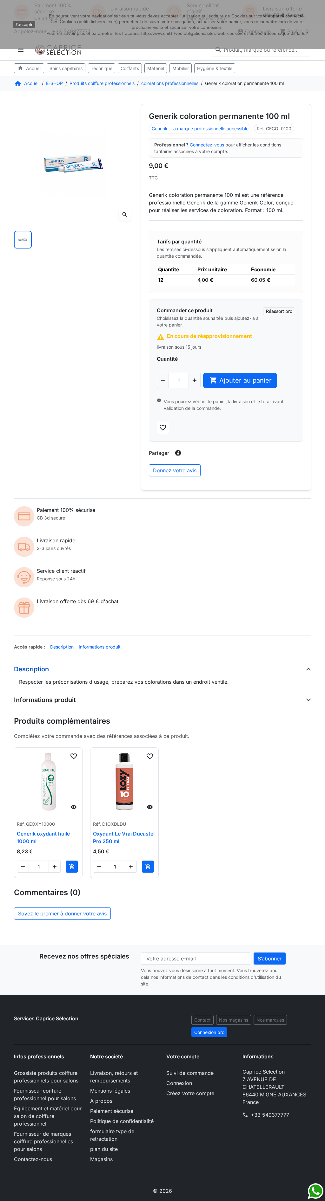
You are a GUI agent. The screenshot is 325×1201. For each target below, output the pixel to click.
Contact (202, 1020)
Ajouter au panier (240, 380)
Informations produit (100, 646)
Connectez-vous (207, 144)
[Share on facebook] (178, 453)
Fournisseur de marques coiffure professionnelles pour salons (43, 1141)
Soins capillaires (66, 68)
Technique (101, 68)
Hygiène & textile (214, 68)
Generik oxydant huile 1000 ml (43, 837)
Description (62, 646)
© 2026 (162, 1191)
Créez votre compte (190, 1093)
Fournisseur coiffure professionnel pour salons (45, 1094)
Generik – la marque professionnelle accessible (200, 128)
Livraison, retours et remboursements (114, 1077)
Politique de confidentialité (122, 1121)
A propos (101, 1101)
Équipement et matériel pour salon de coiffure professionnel (48, 1116)
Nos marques (270, 1020)
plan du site (104, 1149)
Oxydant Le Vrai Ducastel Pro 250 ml (124, 837)
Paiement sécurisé (111, 1111)
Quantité (167, 359)
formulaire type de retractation (112, 1135)
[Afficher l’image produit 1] (23, 240)
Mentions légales (110, 1091)
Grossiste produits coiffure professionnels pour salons (46, 1077)
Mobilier (180, 68)
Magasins (101, 1159)
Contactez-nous (33, 1159)
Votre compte (182, 1056)
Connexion (179, 1083)
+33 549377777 (270, 1115)
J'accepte (24, 24)
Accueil (29, 68)
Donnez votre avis (174, 470)
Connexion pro (209, 1032)
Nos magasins (233, 1020)
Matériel (155, 68)
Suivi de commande (190, 1073)
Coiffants (130, 68)
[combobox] (261, 49)
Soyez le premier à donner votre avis (62, 913)
